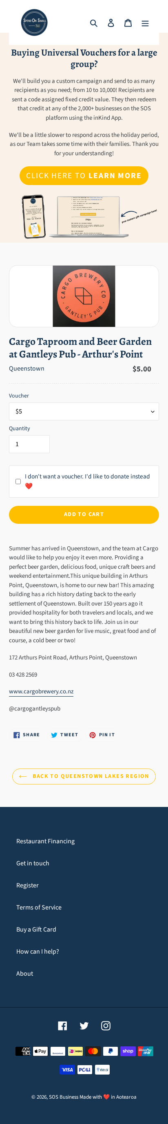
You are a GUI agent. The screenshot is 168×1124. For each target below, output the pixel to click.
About (24, 973)
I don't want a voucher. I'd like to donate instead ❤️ (87, 481)
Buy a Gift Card (36, 929)
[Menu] (145, 22)
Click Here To (84, 175)
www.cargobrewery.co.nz (41, 691)
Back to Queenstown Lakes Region (90, 776)
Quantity (19, 429)
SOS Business (63, 1097)
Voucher (19, 396)
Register (27, 885)
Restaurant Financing (45, 841)
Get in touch (32, 863)
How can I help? (37, 951)
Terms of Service (39, 907)
